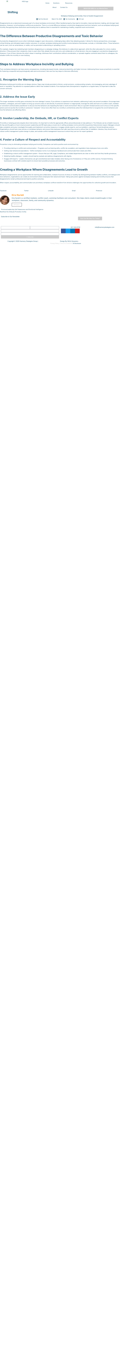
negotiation (82, 148)
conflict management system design (17, 131)
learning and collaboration (42, 175)
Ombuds (40, 118)
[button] (12, 189)
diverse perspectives (101, 41)
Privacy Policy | (55, 243)
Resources (68, 3)
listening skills (55, 148)
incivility (2, 27)
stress (68, 175)
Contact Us (64, 7)
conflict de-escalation (67, 148)
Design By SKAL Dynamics (69, 241)
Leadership (34, 125)
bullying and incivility (14, 84)
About (54, 7)
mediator (116, 103)
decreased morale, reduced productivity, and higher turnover (66, 69)
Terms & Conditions (66, 243)
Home (47, 3)
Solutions (56, 3)
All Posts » (17, 205)
